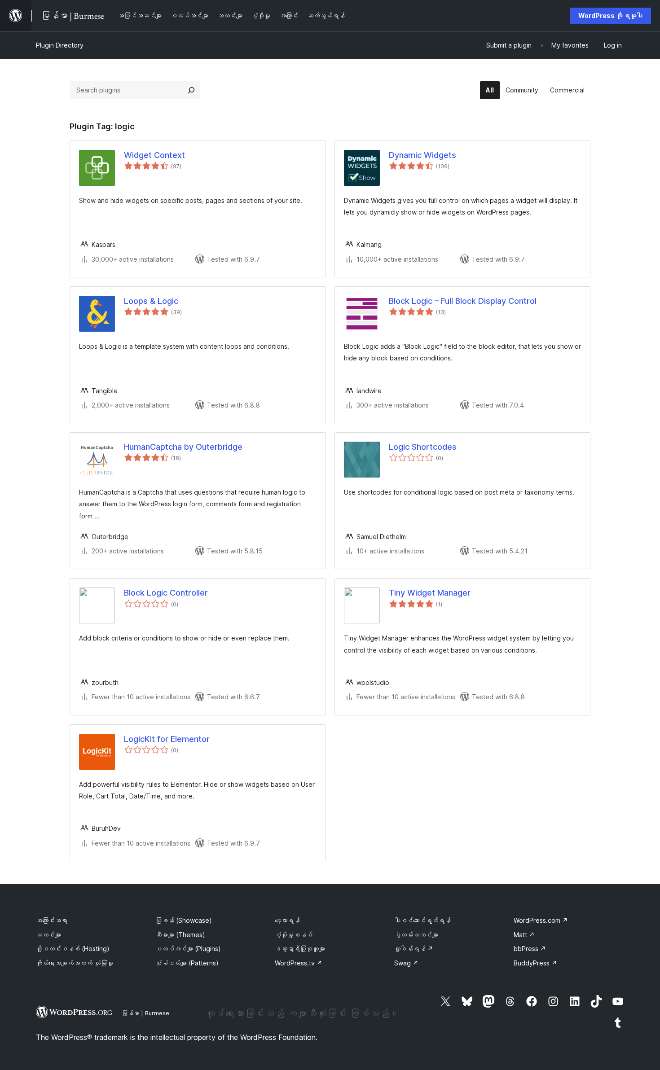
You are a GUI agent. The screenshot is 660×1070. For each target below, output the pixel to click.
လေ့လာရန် (287, 920)
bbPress (530, 948)
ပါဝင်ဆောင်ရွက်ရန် (422, 920)
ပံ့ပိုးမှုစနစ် (293, 934)
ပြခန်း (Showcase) (183, 920)
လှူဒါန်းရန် (413, 948)
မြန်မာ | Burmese (145, 1013)
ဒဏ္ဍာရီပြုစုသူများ (300, 948)
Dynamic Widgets (422, 155)
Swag (406, 963)
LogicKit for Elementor (167, 739)
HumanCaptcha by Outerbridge (183, 447)
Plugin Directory (60, 45)
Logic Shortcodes (423, 447)
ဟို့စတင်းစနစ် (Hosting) (73, 948)
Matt (524, 934)
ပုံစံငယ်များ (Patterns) (187, 963)
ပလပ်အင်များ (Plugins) (188, 948)
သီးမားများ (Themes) (180, 934)
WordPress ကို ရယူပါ (610, 15)
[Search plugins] (191, 90)
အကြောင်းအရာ (51, 920)
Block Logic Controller (166, 592)
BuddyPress (535, 963)
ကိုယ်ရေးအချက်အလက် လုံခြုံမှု (74, 963)
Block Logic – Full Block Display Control (463, 301)
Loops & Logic (151, 301)
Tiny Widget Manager (430, 592)
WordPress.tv (298, 963)
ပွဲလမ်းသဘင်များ (416, 934)
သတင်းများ (48, 934)
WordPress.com (541, 920)
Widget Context (154, 155)
